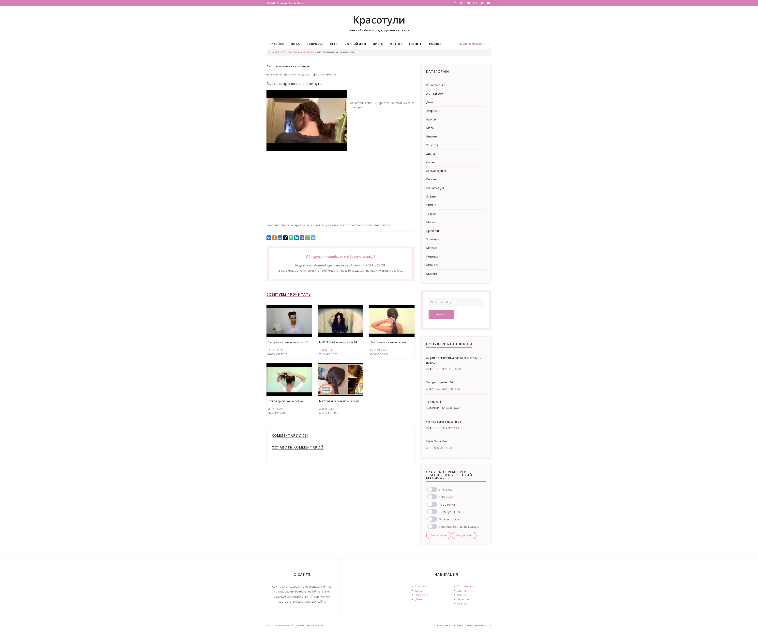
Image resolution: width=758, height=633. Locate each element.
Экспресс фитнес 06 (439, 382)
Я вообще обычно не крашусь (459, 527)
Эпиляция (432, 239)
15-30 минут (447, 504)
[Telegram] (313, 237)
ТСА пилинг (433, 402)
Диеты (378, 44)
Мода (295, 44)
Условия (456, 625)
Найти (441, 314)
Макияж (431, 274)
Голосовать (439, 535)
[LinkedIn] (296, 237)
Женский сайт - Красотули (284, 52)
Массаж (431, 248)
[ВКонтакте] (268, 237)
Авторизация (474, 44)
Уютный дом (355, 44)
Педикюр (432, 256)
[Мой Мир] (280, 237)
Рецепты (415, 44)
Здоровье (315, 44)
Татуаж (431, 213)
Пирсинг (431, 179)
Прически (308, 52)
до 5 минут (446, 490)
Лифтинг (432, 196)
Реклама (443, 625)
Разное (435, 44)
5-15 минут (446, 497)
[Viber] (302, 237)
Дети (334, 44)
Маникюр (432, 265)
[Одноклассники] (274, 237)
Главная (277, 44)
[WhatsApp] (307, 237)
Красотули (379, 19)
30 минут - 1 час (450, 512)
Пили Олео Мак (436, 441)
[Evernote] (291, 237)
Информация (435, 188)
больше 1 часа (449, 519)
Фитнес (396, 44)
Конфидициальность (477, 625)
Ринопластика (435, 85)
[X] (285, 237)
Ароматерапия (436, 171)
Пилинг (431, 205)
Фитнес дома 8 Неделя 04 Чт (445, 421)
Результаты (464, 535)
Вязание (431, 136)
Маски (430, 222)
